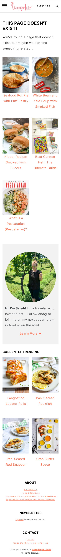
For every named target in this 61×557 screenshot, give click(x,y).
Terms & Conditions (30, 493)
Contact (30, 539)
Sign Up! (19, 519)
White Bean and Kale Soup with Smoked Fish (45, 101)
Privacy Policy (30, 489)
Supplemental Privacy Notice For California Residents (30, 496)
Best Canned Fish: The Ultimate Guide (45, 162)
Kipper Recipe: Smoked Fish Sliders (15, 162)
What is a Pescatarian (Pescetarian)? (16, 223)
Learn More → (30, 333)
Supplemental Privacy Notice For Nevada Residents (30, 499)
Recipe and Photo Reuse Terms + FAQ (30, 543)
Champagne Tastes (41, 549)
